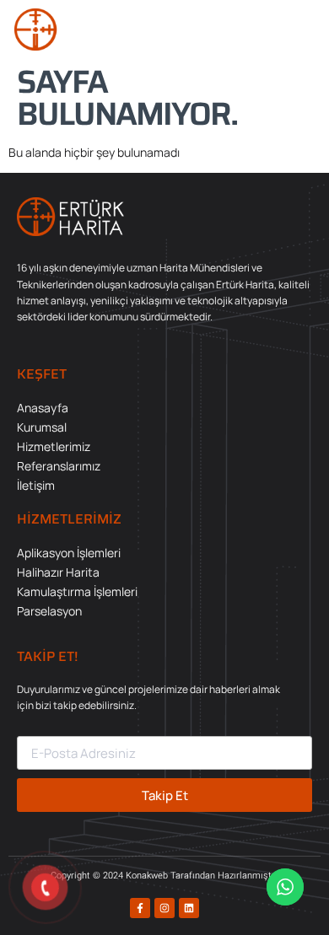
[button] (299, 29)
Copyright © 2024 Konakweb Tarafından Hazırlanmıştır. (165, 875)
